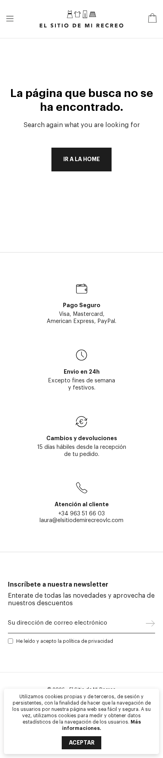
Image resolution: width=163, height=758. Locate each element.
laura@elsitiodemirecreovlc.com (81, 520)
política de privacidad (88, 641)
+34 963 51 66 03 (81, 514)
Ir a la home (81, 159)
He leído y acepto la (64, 641)
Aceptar (82, 742)
